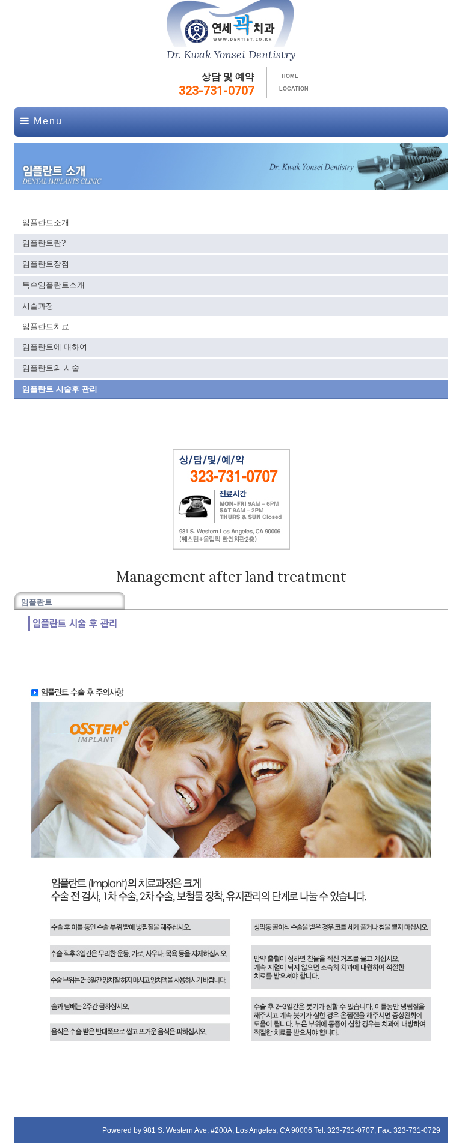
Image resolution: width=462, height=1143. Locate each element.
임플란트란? (44, 242)
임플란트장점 (45, 263)
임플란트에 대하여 (54, 346)
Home (290, 76)
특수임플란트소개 (53, 285)
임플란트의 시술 (50, 367)
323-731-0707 (216, 90)
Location (294, 89)
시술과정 (38, 306)
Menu (46, 121)
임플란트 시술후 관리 (59, 388)
